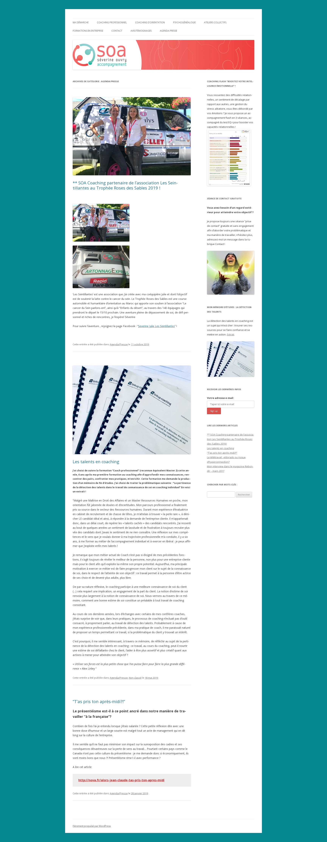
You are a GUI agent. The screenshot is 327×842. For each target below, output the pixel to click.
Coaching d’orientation (150, 22)
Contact (116, 30)
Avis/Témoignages (141, 30)
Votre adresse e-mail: (220, 398)
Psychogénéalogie (184, 22)
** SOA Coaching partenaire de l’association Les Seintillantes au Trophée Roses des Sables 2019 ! (125, 185)
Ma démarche (81, 22)
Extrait (230, 334)
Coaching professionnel (112, 22)
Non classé (135, 677)
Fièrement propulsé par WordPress (92, 826)
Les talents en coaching (96, 461)
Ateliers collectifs (215, 22)
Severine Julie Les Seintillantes (156, 326)
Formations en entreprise (88, 30)
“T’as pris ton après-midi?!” (99, 701)
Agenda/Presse (119, 344)
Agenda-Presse (168, 30)
